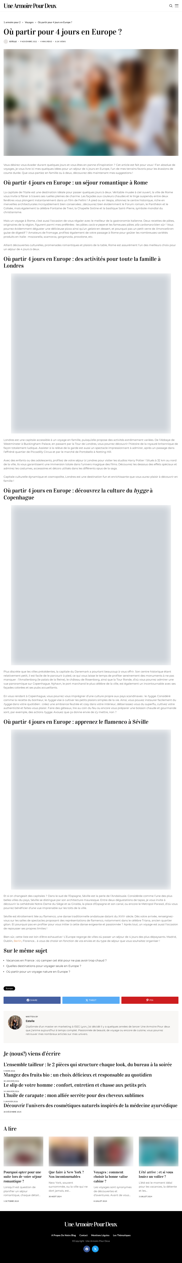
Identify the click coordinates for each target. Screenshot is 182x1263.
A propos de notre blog (63, 1235)
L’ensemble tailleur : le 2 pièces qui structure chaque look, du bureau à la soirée (88, 1065)
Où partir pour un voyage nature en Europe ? (38, 971)
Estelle (13, 41)
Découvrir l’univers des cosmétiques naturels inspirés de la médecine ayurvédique (90, 1106)
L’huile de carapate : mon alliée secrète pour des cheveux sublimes (74, 1095)
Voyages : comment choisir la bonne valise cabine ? (111, 1176)
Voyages (29, 22)
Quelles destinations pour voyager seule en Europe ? (43, 966)
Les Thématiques (122, 1235)
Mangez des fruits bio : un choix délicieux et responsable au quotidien (78, 1075)
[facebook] (86, 1249)
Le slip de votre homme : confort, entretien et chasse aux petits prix (75, 1085)
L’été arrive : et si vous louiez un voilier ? (156, 1174)
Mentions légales (100, 1235)
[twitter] (95, 1249)
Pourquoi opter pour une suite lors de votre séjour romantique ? (23, 1176)
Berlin (18, 941)
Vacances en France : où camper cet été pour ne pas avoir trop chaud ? (56, 960)
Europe (9, 988)
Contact (83, 1235)
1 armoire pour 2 (12, 22)
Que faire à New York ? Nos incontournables (66, 1174)
